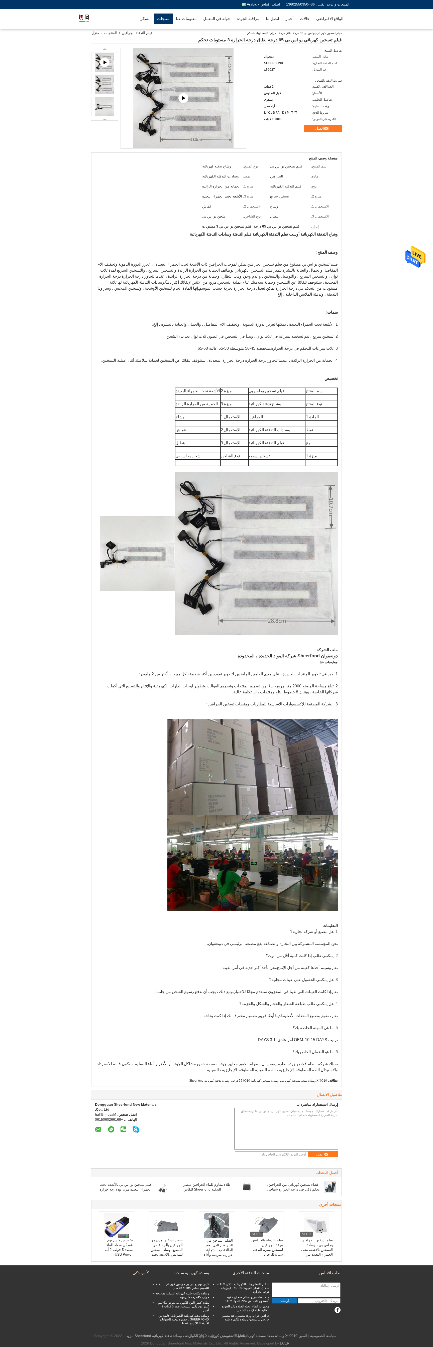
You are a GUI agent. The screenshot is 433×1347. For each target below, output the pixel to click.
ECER (284, 1343)
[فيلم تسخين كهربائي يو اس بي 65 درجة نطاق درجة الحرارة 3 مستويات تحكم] (104, 84)
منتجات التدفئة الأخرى (251, 1273)
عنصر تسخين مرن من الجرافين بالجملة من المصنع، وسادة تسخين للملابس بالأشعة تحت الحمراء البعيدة (166, 1249)
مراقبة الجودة (248, 19)
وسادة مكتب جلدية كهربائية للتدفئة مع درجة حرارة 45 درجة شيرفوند (182, 1295)
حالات (305, 19)
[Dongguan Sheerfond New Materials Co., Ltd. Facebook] (337, 1310)
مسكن (145, 19)
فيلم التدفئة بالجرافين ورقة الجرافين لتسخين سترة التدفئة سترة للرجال (267, 1247)
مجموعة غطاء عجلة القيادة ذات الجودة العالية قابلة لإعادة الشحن (245, 1308)
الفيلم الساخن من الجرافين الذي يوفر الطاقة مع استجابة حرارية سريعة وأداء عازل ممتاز (218, 1249)
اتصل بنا (272, 19)
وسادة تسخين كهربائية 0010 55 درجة (255, 1080)
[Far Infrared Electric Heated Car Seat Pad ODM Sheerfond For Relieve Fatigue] (183, 98)
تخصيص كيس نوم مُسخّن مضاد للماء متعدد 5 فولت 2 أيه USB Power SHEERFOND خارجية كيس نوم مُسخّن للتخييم (119, 1254)
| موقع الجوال (198, 1336)
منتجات (163, 19)
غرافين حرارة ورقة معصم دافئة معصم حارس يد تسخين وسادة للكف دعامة (245, 1317)
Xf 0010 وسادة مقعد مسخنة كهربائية (304, 1080)
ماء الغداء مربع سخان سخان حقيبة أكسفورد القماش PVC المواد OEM (247, 1299)
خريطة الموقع (221, 1336)
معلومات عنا (186, 19)
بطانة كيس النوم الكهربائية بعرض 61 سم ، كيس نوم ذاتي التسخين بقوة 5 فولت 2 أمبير (182, 1306)
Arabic (252, 4)
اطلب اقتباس (270, 4)
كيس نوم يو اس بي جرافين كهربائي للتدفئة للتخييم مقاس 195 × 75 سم (182, 1286)
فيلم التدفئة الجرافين (137, 33)
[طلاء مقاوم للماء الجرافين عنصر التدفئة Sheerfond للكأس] (247, 1187)
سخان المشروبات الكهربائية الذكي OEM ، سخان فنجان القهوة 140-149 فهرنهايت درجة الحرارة (243, 1287)
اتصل (319, 128)
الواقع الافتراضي (329, 19)
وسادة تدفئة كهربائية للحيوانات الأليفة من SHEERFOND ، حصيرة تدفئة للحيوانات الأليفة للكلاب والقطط (183, 1319)
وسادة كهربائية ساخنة (191, 1273)
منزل (95, 33)
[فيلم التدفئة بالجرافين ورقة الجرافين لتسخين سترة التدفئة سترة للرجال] (266, 1225)
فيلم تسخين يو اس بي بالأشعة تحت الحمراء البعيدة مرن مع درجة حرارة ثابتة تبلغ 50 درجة (126, 1189)
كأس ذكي (141, 1273)
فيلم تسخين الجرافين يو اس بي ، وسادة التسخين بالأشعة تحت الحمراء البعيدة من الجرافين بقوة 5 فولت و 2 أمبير (317, 1252)
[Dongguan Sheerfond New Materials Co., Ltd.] (107, 19)
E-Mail (240, 1336)
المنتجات (110, 33)
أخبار (289, 19)
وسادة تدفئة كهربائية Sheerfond (209, 1080)
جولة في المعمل (216, 19)
